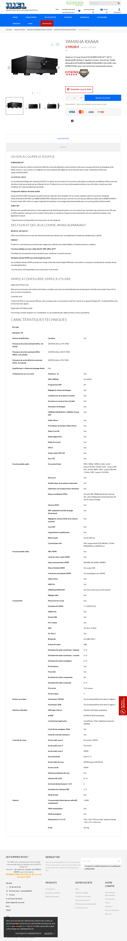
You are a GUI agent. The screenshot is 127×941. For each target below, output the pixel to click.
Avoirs (107, 903)
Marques (16, 23)
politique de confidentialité (21, 929)
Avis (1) (63, 147)
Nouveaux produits (53, 893)
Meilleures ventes (52, 896)
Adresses (108, 906)
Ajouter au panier (102, 98)
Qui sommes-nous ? (68, 12)
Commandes (110, 899)
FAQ (57, 9)
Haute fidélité (50, 17)
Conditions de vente (68, 9)
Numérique (84, 17)
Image (15, 17)
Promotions (50, 889)
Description (63, 138)
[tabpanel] (34, 67)
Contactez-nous (81, 908)
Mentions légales (81, 893)
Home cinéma (31, 17)
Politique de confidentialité (28, 933)
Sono (30, 23)
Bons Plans (46, 23)
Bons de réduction (112, 910)
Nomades (68, 17)
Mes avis (108, 914)
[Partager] (72, 121)
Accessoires (102, 17)
